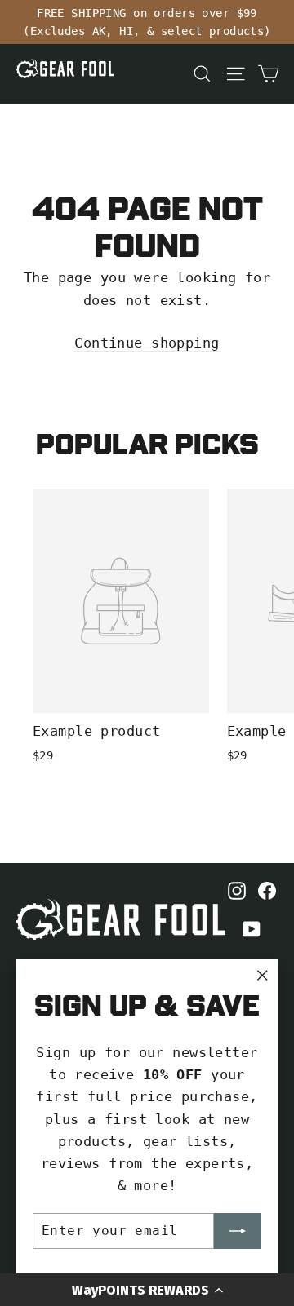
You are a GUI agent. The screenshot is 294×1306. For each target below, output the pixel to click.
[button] (147, 1289)
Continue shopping (146, 342)
